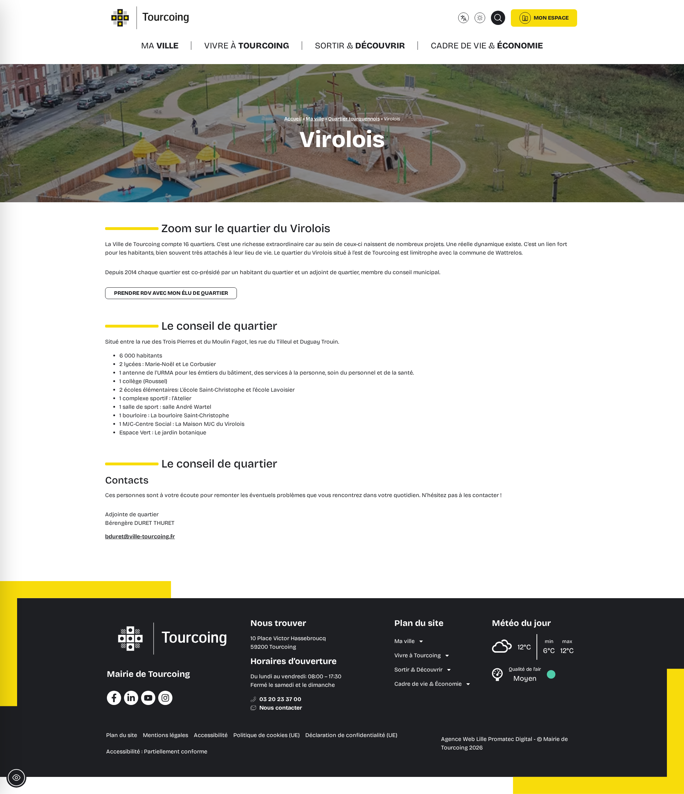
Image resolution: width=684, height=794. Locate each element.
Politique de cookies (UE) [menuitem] (266, 735)
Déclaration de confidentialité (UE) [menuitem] (351, 735)
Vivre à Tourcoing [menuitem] (417, 655)
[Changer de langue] (463, 17)
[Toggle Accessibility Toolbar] (16, 777)
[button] (498, 18)
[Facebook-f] (114, 698)
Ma (159, 46)
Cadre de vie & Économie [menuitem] (428, 683)
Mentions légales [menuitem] (165, 735)
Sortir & (360, 46)
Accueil (293, 119)
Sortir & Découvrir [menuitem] (418, 669)
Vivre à (246, 46)
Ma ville (315, 119)
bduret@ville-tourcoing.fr (140, 536)
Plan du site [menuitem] (121, 735)
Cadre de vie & (487, 46)
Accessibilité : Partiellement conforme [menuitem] (156, 751)
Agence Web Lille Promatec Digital (486, 739)
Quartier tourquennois (354, 119)
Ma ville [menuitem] (404, 641)
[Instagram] (165, 698)
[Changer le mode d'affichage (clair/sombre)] (480, 17)
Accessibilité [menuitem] (211, 735)
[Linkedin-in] (131, 698)
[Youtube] (148, 698)
